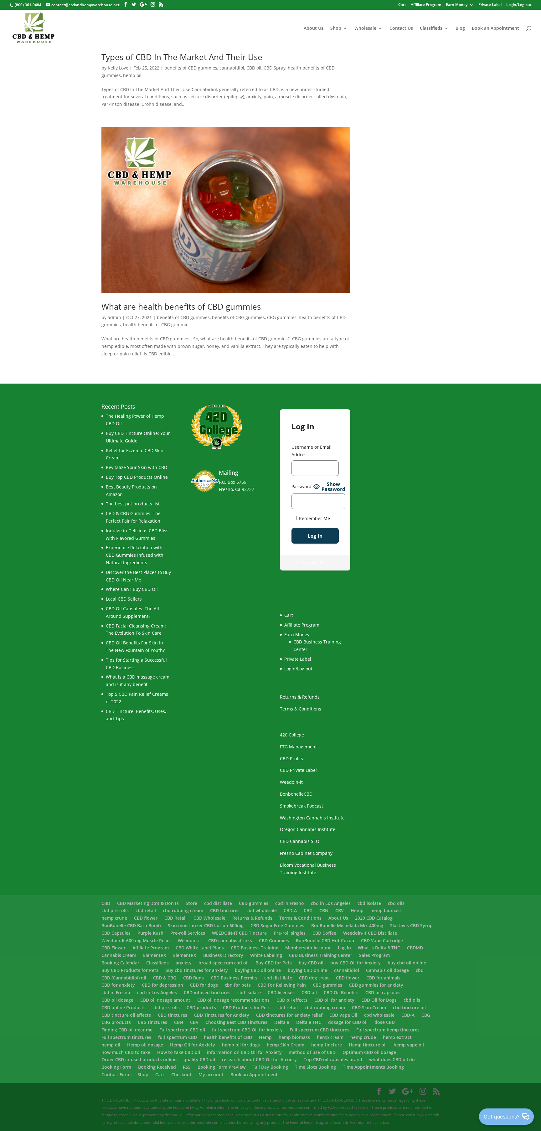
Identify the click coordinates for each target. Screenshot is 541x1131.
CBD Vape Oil (343, 1015)
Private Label (490, 5)
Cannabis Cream (118, 955)
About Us (313, 28)
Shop (335, 28)
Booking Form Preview (221, 1067)
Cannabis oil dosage (387, 970)
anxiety (184, 963)
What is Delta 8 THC (379, 948)
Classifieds (431, 28)
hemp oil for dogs (241, 1045)
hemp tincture (326, 1045)
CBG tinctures (152, 1022)
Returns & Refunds (300, 697)
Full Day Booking (270, 1067)
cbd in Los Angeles (331, 903)
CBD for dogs (204, 985)
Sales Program (374, 955)
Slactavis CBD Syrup (411, 925)
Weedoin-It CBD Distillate (370, 933)
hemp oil (132, 75)
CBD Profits (291, 759)
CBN (323, 910)
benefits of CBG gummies (238, 317)
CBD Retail (175, 918)
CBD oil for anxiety (334, 1000)
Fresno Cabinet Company (306, 853)
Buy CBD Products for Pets (129, 970)
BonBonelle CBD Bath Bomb (131, 925)
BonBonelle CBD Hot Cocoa (325, 940)
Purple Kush (150, 933)
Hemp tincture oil (368, 1045)
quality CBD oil (199, 1059)
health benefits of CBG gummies (157, 325)
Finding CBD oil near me (126, 1030)
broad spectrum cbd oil (223, 963)
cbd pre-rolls (115, 910)
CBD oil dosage (117, 1000)
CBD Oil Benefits (341, 992)
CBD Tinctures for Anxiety (221, 1015)
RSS (187, 1067)
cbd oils (396, 903)
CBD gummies (253, 903)
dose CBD (384, 1022)
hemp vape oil (409, 1045)
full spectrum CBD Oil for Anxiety (247, 1030)
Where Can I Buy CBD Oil (132, 589)
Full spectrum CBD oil (182, 1030)
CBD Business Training (254, 948)
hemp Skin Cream (285, 1045)
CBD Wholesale (209, 918)
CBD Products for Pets (246, 1007)
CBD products (201, 1007)
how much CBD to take (125, 1052)
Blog (460, 28)
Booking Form (116, 1067)
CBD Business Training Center (320, 955)
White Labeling (266, 955)
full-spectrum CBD (177, 1037)
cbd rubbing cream (183, 910)
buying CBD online (307, 970)
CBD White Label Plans (200, 948)
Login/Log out (519, 5)
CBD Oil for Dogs (379, 1000)
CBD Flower (113, 948)
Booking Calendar (120, 963)
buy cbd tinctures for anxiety (196, 970)
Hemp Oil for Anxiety (192, 1045)
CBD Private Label (298, 770)
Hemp (357, 910)
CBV (339, 910)
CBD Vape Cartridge (382, 940)
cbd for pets (238, 985)
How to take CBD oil (178, 1052)
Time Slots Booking (315, 1067)
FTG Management (298, 747)
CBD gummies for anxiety (376, 985)
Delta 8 (281, 1022)
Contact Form (116, 1074)
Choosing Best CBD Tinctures (236, 1022)
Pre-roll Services (187, 933)
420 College (292, 735)
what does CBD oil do (392, 1059)
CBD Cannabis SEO (299, 841)
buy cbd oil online (407, 963)
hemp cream (330, 1037)
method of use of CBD (312, 1052)
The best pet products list (133, 504)
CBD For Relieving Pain (282, 985)
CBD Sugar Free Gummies (277, 925)
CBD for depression (162, 985)
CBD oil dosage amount (165, 1000)
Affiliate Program (426, 5)
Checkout (181, 1074)
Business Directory (223, 955)
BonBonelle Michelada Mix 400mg (347, 925)
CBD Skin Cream (369, 1007)
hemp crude (114, 918)
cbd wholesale (261, 910)
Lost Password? (307, 563)
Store (191, 903)
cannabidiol (231, 68)
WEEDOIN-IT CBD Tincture (239, 933)
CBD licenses (281, 992)
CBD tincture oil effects (126, 1015)
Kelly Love (118, 68)
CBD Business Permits (234, 978)
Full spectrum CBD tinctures (319, 1030)
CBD (105, 903)
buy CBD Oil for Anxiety (355, 963)
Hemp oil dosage (145, 1045)
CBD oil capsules (382, 992)
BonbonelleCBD (296, 794)
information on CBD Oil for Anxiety (244, 1052)
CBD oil (253, 68)
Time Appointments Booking (373, 1067)
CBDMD (415, 948)
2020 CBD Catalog (374, 918)
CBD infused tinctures (207, 992)
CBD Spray (275, 68)
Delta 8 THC (308, 1022)
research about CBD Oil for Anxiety (259, 1059)
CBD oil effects (291, 1000)
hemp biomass (386, 910)
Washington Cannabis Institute (312, 818)
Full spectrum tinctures (126, 1037)
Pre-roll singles (290, 933)
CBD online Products (123, 1007)
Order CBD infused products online (139, 1059)
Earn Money (456, 5)
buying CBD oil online (258, 970)
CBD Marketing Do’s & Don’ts (148, 903)
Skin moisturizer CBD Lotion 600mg (206, 925)
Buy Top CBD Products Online (137, 477)
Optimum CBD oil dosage (369, 1052)
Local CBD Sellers (124, 599)
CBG (308, 910)
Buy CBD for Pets (273, 963)
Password (301, 486)
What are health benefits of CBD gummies (181, 306)
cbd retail (146, 910)
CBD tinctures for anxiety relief (289, 1015)
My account (211, 1074)
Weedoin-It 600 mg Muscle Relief (136, 940)
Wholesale (365, 28)
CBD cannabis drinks (230, 940)
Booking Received (157, 1067)
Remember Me (314, 518)
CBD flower (145, 918)
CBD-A (290, 910)
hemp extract (397, 1037)
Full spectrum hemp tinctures (388, 1030)
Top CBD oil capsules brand (333, 1059)
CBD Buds (193, 978)
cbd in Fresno (289, 903)
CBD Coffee (324, 933)
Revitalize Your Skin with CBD (136, 467)
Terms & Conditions (300, 709)
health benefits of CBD (228, 1037)
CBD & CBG (164, 978)
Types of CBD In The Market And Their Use (181, 57)
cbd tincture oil (409, 1007)
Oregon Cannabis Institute (307, 829)
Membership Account (308, 948)
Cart (159, 1074)
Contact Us (401, 28)
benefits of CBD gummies (190, 68)
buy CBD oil (311, 963)
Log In (344, 948)
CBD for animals (383, 978)
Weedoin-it (291, 782)
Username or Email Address (311, 450)
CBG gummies (281, 317)
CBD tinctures (225, 910)
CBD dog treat (314, 978)
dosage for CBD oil (348, 1022)
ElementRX (154, 955)
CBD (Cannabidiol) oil (123, 978)
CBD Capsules (116, 933)
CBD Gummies (274, 940)
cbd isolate (369, 903)
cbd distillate (218, 903)
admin (114, 317)
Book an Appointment (495, 28)
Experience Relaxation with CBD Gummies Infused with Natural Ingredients (134, 555)
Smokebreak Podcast (301, 806)
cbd (420, 970)
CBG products (116, 1022)
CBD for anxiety (118, 985)
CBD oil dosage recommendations (233, 1000)
